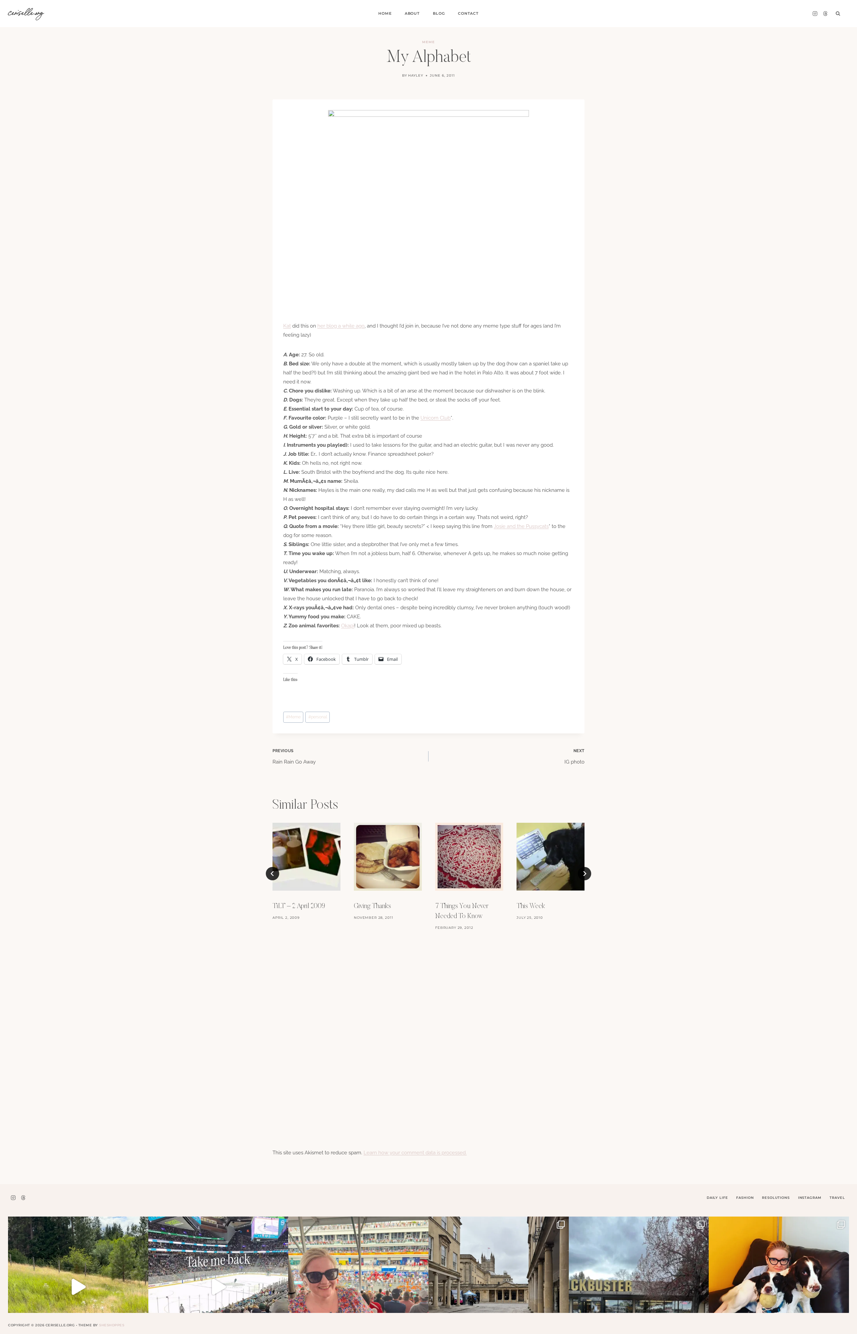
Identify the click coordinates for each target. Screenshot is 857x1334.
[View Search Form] (838, 13)
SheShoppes (111, 1325)
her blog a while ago (341, 326)
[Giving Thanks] (388, 857)
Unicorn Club (435, 418)
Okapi (347, 626)
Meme (428, 42)
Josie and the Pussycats (521, 526)
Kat (287, 326)
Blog (439, 13)
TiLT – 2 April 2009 (298, 906)
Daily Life (717, 1197)
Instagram (810, 1197)
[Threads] (825, 14)
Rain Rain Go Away (294, 756)
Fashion (745, 1197)
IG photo (574, 756)
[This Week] (551, 857)
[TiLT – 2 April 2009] (306, 857)
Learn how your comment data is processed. (415, 1153)
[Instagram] (815, 14)
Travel (837, 1197)
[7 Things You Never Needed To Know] (469, 857)
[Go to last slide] (272, 873)
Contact (468, 13)
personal (317, 717)
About (412, 13)
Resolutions (775, 1197)
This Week (531, 906)
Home (384, 13)
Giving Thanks (372, 906)
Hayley (415, 75)
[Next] (584, 873)
